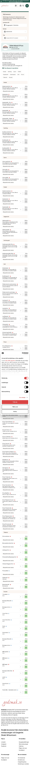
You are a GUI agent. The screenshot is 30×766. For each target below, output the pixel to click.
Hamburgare (13, 74)
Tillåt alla (15, 402)
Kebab (4, 71)
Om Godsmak (21, 758)
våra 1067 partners (10, 360)
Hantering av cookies (23, 764)
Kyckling (10, 71)
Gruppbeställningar (24, 742)
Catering (21, 746)
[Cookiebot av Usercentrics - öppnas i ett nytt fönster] (22, 353)
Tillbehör (5, 77)
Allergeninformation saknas (8, 91)
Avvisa (15, 411)
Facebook (3, 746)
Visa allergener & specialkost (11, 68)
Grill (18, 74)
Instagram (3, 744)
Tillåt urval (15, 406)
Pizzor (22, 74)
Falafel (19, 71)
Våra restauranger (23, 744)
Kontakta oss (21, 760)
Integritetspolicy (22, 762)
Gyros (14, 71)
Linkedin (3, 742)
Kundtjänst (22, 750)
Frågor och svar (23, 748)
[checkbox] (3, 68)
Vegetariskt (5, 74)
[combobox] (16, 5)
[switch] (26, 382)
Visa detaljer (22, 397)
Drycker (10, 77)
